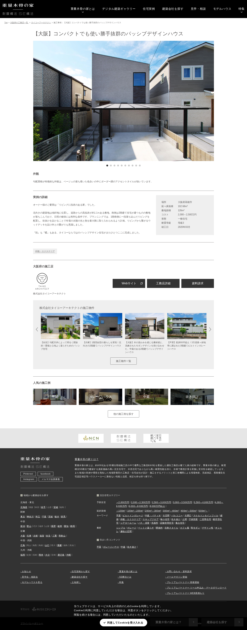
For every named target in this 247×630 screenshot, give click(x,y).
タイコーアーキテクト (41, 22)
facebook (45, 474)
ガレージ (131, 528)
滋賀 (42, 536)
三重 (54, 536)
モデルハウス (222, 8)
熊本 (41, 555)
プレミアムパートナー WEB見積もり (186, 593)
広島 (22, 545)
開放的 (159, 528)
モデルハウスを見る (32, 582)
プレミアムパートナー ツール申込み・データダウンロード (197, 587)
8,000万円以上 (157, 506)
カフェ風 (184, 528)
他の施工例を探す (123, 413)
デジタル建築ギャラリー (119, 8)
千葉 (44, 516)
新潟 (22, 526)
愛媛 (59, 545)
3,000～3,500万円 (182, 502)
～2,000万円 (122, 502)
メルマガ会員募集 (51, 479)
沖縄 (68, 555)
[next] (169, 101)
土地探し (76, 582)
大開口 (188, 515)
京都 (35, 536)
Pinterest (28, 474)
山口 (47, 545)
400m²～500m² (189, 511)
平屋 (55, 397)
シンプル (120, 528)
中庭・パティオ (153, 515)
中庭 (146, 397)
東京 (22, 516)
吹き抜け (192, 397)
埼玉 (37, 516)
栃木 (57, 516)
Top (6, 22)
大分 (47, 555)
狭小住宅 (164, 519)
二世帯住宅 (205, 519)
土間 (184, 519)
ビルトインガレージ (133, 515)
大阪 (22, 536)
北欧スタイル (171, 528)
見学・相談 (198, 8)
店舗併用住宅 (167, 523)
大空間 (166, 515)
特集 (242, 8)
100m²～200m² (135, 511)
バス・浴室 (144, 523)
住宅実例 (149, 8)
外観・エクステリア (45, 251)
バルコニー (177, 515)
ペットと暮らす (146, 528)
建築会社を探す (173, 8)
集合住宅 (180, 523)
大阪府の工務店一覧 (19, 22)
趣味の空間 (126, 531)
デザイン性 (207, 528)
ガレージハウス (100, 397)
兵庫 (29, 536)
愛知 (66, 526)
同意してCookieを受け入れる (125, 622)
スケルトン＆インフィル (205, 515)
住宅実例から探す (81, 571)
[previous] (78, 101)
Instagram (28, 479)
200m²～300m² (153, 511)
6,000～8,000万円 (138, 506)
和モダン (195, 528)
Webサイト (129, 283)
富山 (29, 526)
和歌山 (62, 536)
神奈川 (30, 516)
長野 (53, 526)
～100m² (120, 511)
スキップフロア (151, 519)
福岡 (22, 555)
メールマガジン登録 (177, 577)
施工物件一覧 (123, 361)
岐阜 (60, 526)
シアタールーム (128, 523)
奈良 (48, 536)
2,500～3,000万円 (161, 502)
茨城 (50, 516)
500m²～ (203, 511)
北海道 (23, 507)
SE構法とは (125, 577)
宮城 (56, 507)
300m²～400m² (171, 511)
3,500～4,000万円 (203, 502)
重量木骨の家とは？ (87, 459)
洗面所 (154, 523)
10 (140, 165)
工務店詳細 (163, 283)
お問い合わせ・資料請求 (179, 571)
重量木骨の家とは (83, 8)
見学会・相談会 (30, 577)
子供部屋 (193, 519)
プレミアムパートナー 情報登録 (183, 582)
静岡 (72, 526)
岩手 (43, 507)
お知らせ (26, 571)
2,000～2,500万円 (140, 502)
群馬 (63, 516)
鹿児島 (61, 555)
